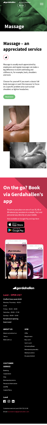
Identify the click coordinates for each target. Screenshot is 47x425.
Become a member (24, 2)
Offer (26, 333)
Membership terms (9, 380)
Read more (9, 97)
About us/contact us (10, 333)
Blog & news (28, 336)
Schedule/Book (30, 346)
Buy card (28, 340)
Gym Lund (28, 343)
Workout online (29, 353)
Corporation (7, 374)
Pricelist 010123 (30, 356)
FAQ (4, 377)
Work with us (7, 340)
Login (22, 5)
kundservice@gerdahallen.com (18, 412)
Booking (6, 370)
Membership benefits (31, 349)
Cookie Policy (7, 390)
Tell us (5, 336)
